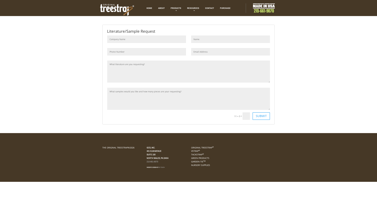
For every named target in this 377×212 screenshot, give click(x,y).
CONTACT (209, 8)
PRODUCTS (176, 8)
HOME (149, 8)
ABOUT (161, 8)
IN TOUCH (162, 167)
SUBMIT (261, 116)
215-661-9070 (152, 161)
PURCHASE (225, 8)
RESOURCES (193, 8)
